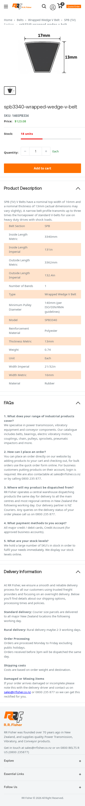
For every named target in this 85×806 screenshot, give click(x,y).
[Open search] (44, 6)
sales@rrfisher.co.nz (17, 692)
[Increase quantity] (46, 151)
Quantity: (11, 152)
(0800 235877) (18, 752)
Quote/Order (74, 6)
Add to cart (42, 168)
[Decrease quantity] (25, 151)
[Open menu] (6, 6)
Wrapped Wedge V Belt (44, 20)
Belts (20, 20)
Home (8, 20)
